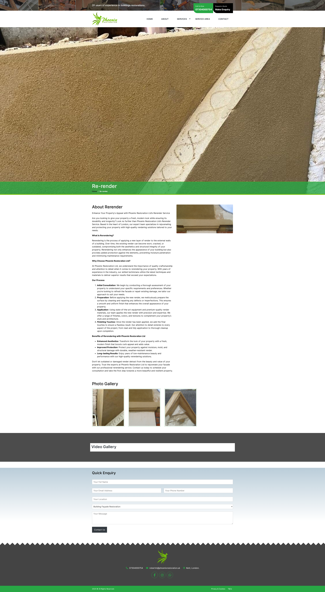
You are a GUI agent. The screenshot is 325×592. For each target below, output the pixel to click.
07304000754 (203, 8)
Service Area (202, 19)
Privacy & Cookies (218, 589)
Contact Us (99, 529)
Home (150, 19)
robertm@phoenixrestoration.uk (164, 568)
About (165, 19)
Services (182, 19)
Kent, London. (192, 568)
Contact (223, 19)
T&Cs (230, 589)
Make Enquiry (222, 8)
